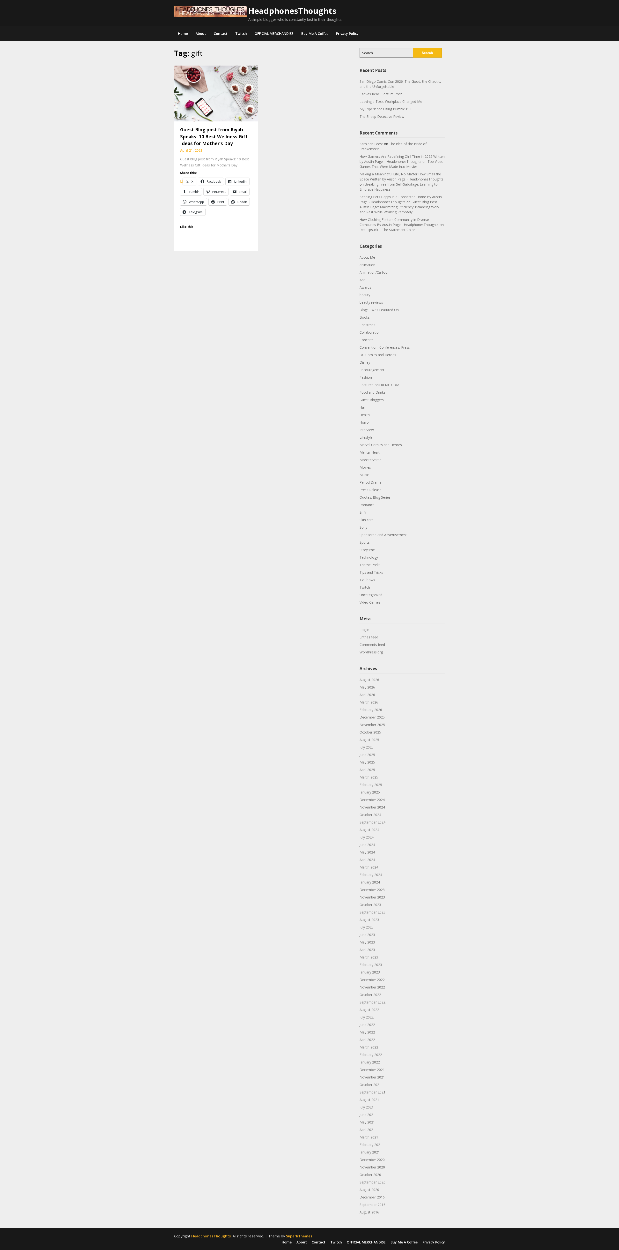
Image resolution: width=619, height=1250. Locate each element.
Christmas (367, 324)
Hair (363, 407)
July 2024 (367, 837)
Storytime (367, 549)
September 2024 (372, 822)
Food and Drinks (372, 392)
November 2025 (372, 724)
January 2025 (370, 792)
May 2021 (367, 1122)
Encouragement (372, 369)
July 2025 (367, 747)
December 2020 (372, 1159)
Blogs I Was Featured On (379, 309)
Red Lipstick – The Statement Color (387, 229)
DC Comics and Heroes (378, 354)
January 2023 (370, 972)
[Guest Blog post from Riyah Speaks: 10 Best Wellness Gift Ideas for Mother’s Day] (216, 93)
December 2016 (372, 1197)
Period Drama (371, 482)
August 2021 (369, 1099)
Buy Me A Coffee (314, 33)
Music (364, 474)
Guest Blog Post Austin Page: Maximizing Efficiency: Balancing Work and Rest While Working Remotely (399, 207)
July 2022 (367, 1017)
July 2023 (367, 927)
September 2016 (372, 1204)
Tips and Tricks (371, 572)
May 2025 (367, 762)
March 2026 (369, 702)
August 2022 (369, 1009)
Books (365, 317)
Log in (364, 629)
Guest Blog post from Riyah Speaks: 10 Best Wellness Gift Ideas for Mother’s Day (214, 137)
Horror (365, 422)
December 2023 (372, 889)
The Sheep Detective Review (382, 116)
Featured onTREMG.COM (379, 384)
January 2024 (370, 882)
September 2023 (372, 912)
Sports (365, 542)
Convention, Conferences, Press (385, 347)
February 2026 (371, 709)
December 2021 (372, 1069)
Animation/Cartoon (375, 272)
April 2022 (367, 1039)
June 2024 (367, 844)
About (201, 33)
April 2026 (367, 694)
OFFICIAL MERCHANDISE (274, 33)
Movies (365, 467)
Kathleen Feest (371, 144)
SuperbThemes (299, 1236)
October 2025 (370, 732)
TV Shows (367, 579)
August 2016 (369, 1212)
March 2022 (369, 1047)
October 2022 (370, 994)
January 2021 (370, 1152)
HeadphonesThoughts (292, 10)
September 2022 (372, 1002)
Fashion (366, 377)
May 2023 (367, 942)
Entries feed (369, 637)
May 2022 (367, 1032)
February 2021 (371, 1144)
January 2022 (370, 1062)
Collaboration (370, 332)
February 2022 (371, 1054)
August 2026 (369, 679)
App (363, 279)
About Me (367, 257)
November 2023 (372, 897)
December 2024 (372, 799)
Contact (221, 33)
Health (365, 414)
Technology (369, 557)
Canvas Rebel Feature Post (381, 94)
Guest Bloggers (372, 399)
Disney (365, 362)
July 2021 (367, 1107)
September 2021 (372, 1092)
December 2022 (372, 979)
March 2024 (369, 867)
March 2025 (369, 777)
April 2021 (367, 1129)
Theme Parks (370, 564)
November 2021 (372, 1077)
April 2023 (367, 949)
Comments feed (372, 644)
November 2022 (372, 987)
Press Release (371, 489)
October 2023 (370, 904)
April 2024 (367, 859)
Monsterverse (370, 459)
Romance (367, 504)
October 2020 (370, 1174)
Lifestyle (366, 437)
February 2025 (371, 784)
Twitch (241, 33)
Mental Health (371, 452)
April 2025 (367, 769)
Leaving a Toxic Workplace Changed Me (391, 101)
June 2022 (367, 1024)
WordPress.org (371, 652)
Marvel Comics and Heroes (381, 444)
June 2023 (367, 934)
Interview (367, 429)
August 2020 (369, 1189)
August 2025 (369, 739)
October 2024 (370, 814)
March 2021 (369, 1137)
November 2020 (372, 1167)
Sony (363, 527)
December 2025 (372, 717)
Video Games (370, 602)
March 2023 (369, 957)
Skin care (367, 519)
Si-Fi (363, 512)
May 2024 (367, 852)
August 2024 (369, 829)
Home (183, 33)
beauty (365, 294)
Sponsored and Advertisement (383, 534)
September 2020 (372, 1182)
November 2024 (372, 807)
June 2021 (367, 1114)
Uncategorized (371, 594)
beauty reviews (371, 302)
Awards (365, 287)
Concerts (367, 339)
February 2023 (371, 964)
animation (367, 264)
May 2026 (367, 687)
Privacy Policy (347, 33)
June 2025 (367, 754)
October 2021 (370, 1084)
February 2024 (371, 874)
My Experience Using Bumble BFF (386, 109)
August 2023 (369, 919)
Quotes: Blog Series (375, 497)
